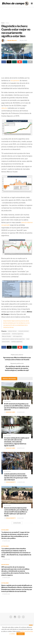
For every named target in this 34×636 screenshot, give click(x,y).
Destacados (5, 564)
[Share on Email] (19, 61)
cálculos (4, 108)
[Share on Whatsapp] (14, 61)
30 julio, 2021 (23, 40)
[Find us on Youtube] (19, 616)
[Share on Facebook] (3, 61)
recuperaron (15, 80)
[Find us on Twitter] (15, 616)
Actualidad (7, 401)
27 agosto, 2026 (6, 540)
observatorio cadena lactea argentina (13, 339)
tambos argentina (17, 341)
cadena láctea (12, 331)
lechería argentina (17, 333)
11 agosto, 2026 (21, 482)
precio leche (5, 341)
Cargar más (17, 523)
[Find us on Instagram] (23, 616)
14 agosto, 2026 (20, 448)
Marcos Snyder (6, 336)
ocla (28, 339)
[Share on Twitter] (9, 61)
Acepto (20, 633)
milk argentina (17, 336)
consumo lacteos (23, 331)
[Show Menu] (32, 3)
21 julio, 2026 (20, 518)
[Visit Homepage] (15, 3)
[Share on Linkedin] (24, 61)
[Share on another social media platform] (30, 61)
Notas (7, 23)
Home (2, 23)
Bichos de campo (10, 412)
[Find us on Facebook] (10, 616)
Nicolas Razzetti (12, 40)
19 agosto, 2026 (21, 412)
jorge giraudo (6, 333)
